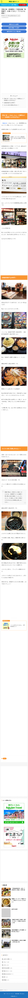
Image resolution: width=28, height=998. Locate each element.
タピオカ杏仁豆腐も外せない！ (11, 105)
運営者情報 (17, 993)
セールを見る (23, 4)
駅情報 (6, 980)
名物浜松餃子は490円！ (10, 102)
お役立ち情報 (7, 959)
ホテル (6, 965)
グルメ (4, 758)
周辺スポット (7, 971)
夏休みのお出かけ (8, 974)
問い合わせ (22, 993)
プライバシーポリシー (10, 993)
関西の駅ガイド (14, 1)
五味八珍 (5, 123)
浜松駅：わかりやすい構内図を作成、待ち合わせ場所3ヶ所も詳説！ (18, 138)
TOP (4, 993)
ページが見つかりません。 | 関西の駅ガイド (18, 626)
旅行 (5, 977)
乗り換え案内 (7, 968)
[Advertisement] (14, 75)
